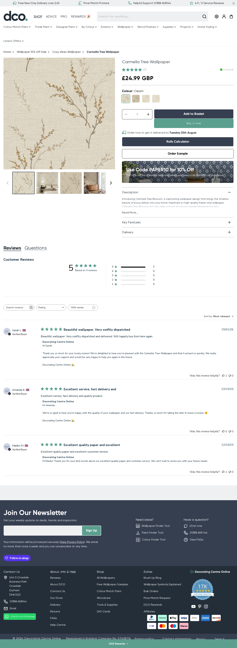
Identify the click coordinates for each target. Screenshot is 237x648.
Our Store (56, 598)
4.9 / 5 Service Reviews (209, 3)
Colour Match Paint (109, 591)
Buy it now (194, 123)
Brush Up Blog (152, 577)
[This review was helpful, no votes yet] (223, 431)
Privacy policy (144, 638)
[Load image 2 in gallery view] (47, 183)
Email (13, 608)
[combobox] (152, 16)
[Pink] (156, 98)
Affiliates (149, 611)
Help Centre (58, 624)
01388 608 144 (199, 532)
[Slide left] (7, 113)
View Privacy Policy (72, 542)
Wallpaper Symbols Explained (162, 584)
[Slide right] (111, 113)
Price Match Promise (96, 3)
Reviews (55, 577)
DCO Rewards (153, 604)
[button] (118, 643)
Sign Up (91, 530)
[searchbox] (16, 307)
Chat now (195, 525)
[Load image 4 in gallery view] (95, 183)
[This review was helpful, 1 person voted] (223, 376)
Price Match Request (157, 598)
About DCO (57, 584)
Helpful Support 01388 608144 (152, 3)
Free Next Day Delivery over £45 (39, 3)
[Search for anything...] (204, 16)
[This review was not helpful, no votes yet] (229, 376)
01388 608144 (18, 601)
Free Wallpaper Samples (112, 584)
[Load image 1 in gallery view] (23, 183)
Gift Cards (103, 611)
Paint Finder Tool (152, 532)
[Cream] (126, 98)
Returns (55, 611)
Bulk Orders (151, 591)
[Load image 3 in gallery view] (71, 183)
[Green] (146, 98)
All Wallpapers (106, 577)
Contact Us (57, 591)
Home (7, 51)
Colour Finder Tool (153, 539)
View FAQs (196, 539)
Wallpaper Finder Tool (156, 525)
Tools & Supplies (107, 604)
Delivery (55, 604)
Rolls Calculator (177, 141)
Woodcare (104, 598)
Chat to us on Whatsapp (23, 616)
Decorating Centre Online (42, 638)
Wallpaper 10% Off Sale (31, 51)
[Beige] (136, 98)
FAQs (53, 618)
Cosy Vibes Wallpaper (66, 51)
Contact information (176, 638)
